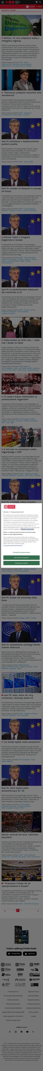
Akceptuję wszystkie (21, 563)
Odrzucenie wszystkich (21, 557)
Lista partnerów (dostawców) (12, 545)
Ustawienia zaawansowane (21, 552)
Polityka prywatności (27, 529)
